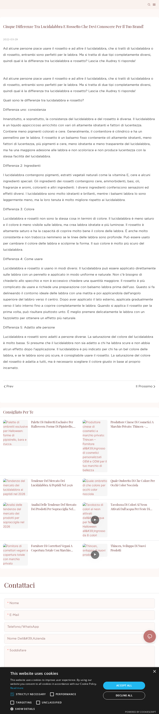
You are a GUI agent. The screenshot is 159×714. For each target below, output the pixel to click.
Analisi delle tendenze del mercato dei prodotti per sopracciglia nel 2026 (53, 507)
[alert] (79, 690)
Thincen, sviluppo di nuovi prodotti (128, 548)
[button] (12, 694)
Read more (17, 688)
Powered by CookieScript (140, 711)
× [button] (154, 671)
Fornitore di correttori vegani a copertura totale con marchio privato (51, 548)
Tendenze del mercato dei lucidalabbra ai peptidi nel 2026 (52, 483)
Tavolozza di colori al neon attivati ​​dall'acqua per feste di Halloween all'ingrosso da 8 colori (133, 507)
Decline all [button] (124, 695)
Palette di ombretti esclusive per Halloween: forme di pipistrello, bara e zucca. (52, 424)
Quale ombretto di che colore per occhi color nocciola (133, 483)
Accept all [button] (124, 685)
